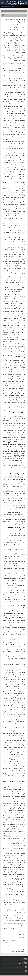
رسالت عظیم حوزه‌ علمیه (18, 951)
